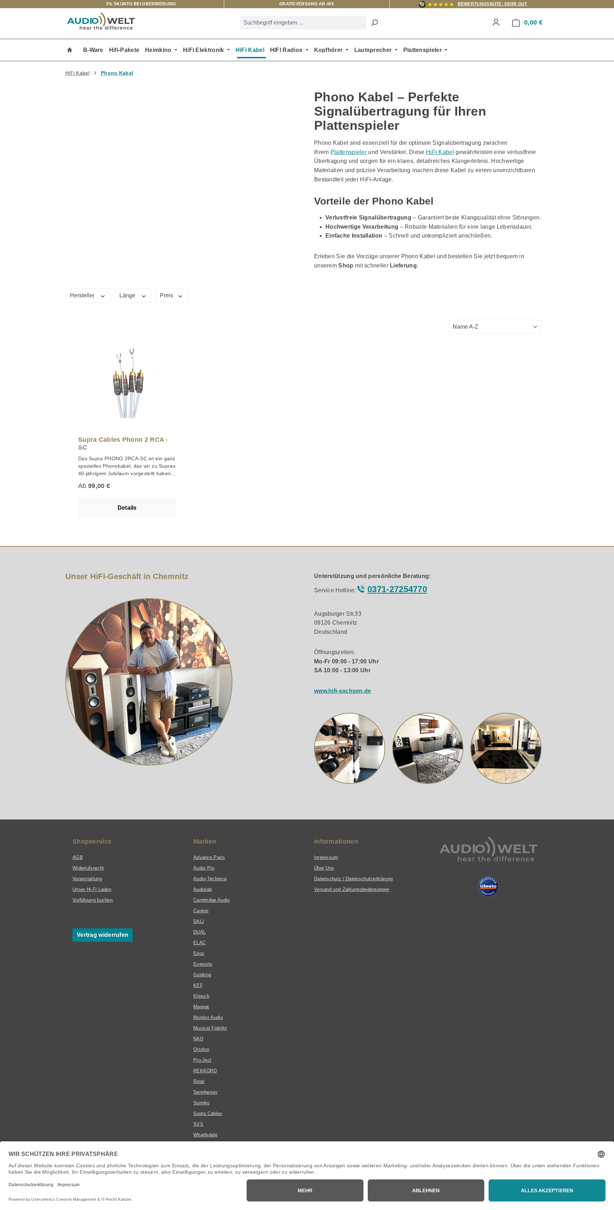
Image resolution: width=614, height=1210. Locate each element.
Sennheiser (205, 1092)
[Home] (69, 50)
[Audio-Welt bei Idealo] (488, 886)
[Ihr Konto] (496, 22)
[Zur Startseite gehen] (100, 21)
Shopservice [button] (92, 841)
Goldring (202, 974)
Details (127, 508)
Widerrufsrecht (88, 868)
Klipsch (201, 996)
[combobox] (303, 23)
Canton (201, 910)
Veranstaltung (87, 878)
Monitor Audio (208, 1017)
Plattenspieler (348, 152)
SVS (198, 1124)
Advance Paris (209, 857)
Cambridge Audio (211, 900)
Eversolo (202, 964)
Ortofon (201, 1049)
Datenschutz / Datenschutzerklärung (353, 878)
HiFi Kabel (440, 152)
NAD (198, 1038)
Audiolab (202, 889)
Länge (128, 295)
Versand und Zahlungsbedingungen (351, 889)
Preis (167, 295)
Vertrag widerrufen (102, 935)
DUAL (199, 932)
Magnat (201, 1006)
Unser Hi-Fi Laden (91, 889)
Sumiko (201, 1102)
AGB (77, 857)
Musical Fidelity (210, 1028)
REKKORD (205, 1070)
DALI (198, 921)
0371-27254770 (397, 589)
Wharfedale (205, 1134)
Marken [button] (204, 841)
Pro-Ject (202, 1060)
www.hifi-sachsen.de (342, 691)
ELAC (199, 942)
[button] (349, 748)
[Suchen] (374, 23)
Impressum (326, 857)
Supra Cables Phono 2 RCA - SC (123, 443)
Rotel (199, 1081)
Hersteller (83, 295)
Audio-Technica (209, 878)
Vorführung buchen (92, 900)
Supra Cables (207, 1113)
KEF (198, 985)
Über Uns (324, 868)
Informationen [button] (336, 841)
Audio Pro (204, 868)
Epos (198, 953)
